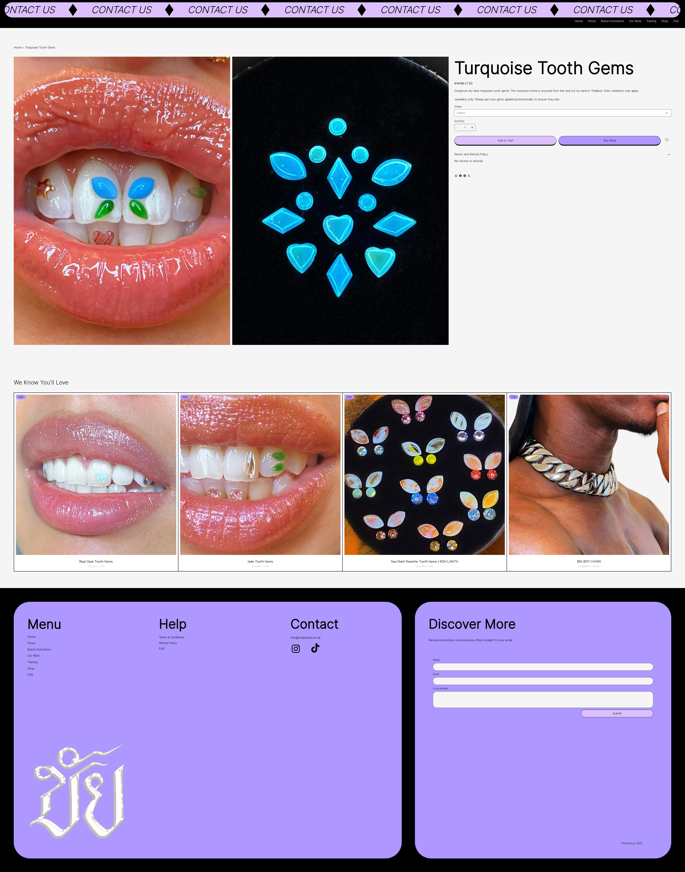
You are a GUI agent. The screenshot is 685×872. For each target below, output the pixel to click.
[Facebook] (460, 176)
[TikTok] (315, 648)
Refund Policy (168, 643)
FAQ (30, 674)
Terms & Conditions (171, 637)
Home (31, 636)
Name (436, 659)
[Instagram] (295, 648)
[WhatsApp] (456, 176)
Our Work (33, 655)
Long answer (440, 688)
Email (436, 674)
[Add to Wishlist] (667, 140)
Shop (30, 668)
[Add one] (472, 127)
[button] (343, 10)
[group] (342, 482)
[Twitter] (469, 176)
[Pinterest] (464, 176)
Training (32, 662)
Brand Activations (39, 649)
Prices (31, 643)
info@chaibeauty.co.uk (305, 637)
